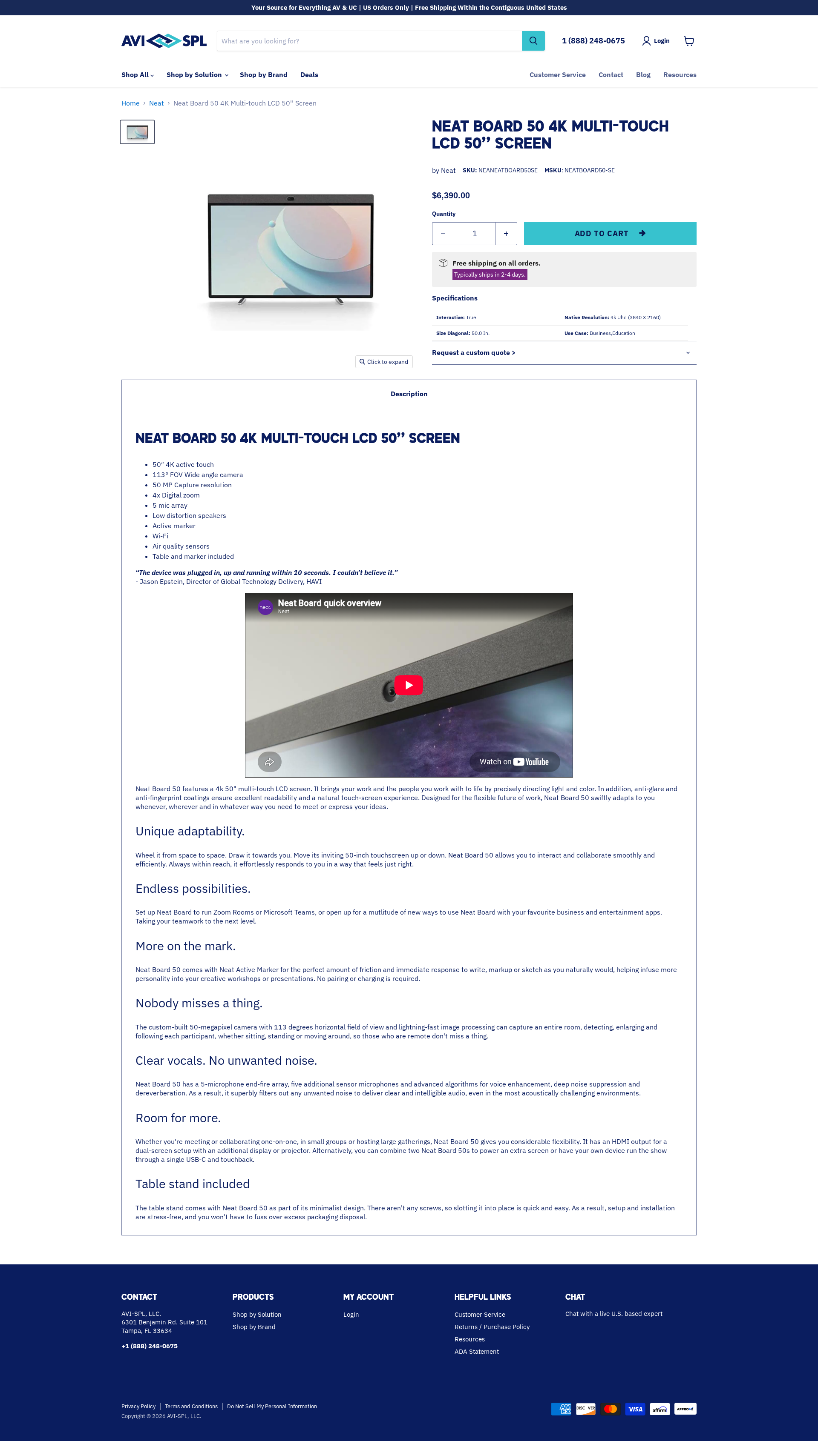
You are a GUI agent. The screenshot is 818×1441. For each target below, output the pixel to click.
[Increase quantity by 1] (506, 234)
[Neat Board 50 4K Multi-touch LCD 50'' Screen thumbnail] (137, 131)
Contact (611, 74)
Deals (309, 74)
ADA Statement (477, 1351)
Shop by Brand (264, 74)
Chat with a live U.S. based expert (613, 1313)
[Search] (533, 41)
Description (409, 393)
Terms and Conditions (191, 1406)
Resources (680, 74)
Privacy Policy (138, 1406)
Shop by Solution (195, 74)
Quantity (443, 213)
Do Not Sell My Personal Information (272, 1406)
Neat (156, 103)
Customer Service (558, 74)
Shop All (135, 74)
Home (130, 103)
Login (351, 1314)
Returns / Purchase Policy (492, 1327)
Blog (643, 74)
